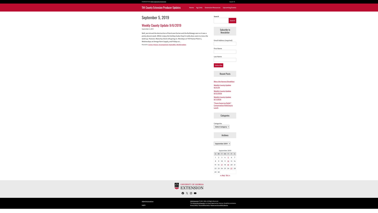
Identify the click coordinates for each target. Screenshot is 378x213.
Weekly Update (181, 45)
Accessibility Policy (204, 205)
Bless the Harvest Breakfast (224, 82)
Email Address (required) (223, 40)
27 (231, 168)
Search (216, 16)
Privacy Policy (194, 205)
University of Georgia (199, 203)
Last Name (218, 57)
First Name (218, 49)
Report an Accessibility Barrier (219, 205)
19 (228, 165)
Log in (143, 205)
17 (222, 165)
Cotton (150, 45)
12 (228, 161)
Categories (218, 123)
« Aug (222, 175)
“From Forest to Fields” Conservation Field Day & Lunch (223, 105)
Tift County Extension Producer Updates (161, 7)
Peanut (155, 45)
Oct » (228, 175)
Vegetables (172, 45)
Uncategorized (163, 45)
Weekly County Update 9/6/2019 (161, 25)
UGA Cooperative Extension (158, 1)
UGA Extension (194, 201)
